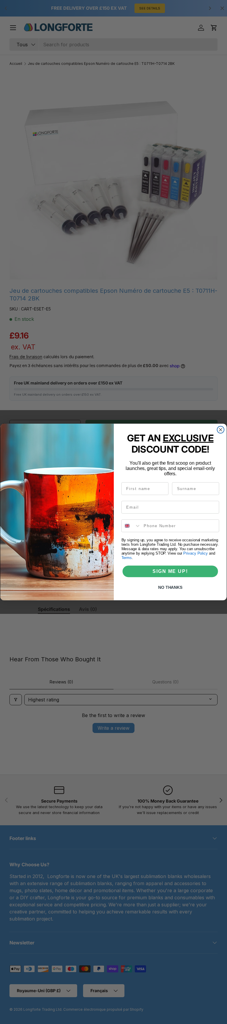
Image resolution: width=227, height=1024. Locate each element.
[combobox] (131, 526)
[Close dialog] (220, 429)
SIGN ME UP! (170, 571)
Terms (126, 557)
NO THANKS (170, 587)
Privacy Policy (195, 553)
